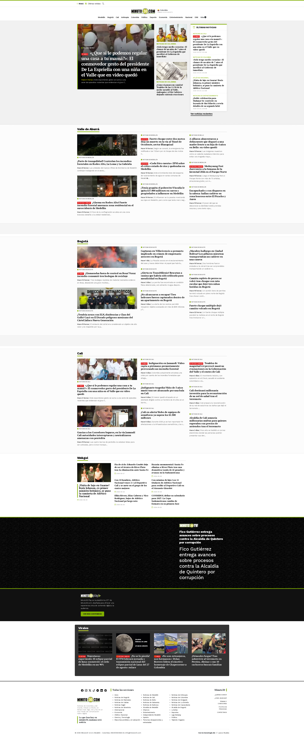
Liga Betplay (176, 715)
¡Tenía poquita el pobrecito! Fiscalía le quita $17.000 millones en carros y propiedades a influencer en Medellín (163, 190)
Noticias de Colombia (166, 44)
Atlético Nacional (201, 78)
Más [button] (202, 17)
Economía (163, 17)
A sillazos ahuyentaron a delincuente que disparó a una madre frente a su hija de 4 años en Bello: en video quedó (207, 143)
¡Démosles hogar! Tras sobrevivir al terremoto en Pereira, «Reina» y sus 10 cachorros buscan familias (207, 660)
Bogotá (110, 17)
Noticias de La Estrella (180, 702)
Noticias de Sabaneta (151, 702)
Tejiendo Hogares (178, 720)
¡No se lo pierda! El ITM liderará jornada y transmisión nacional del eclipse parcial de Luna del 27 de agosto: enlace (133, 661)
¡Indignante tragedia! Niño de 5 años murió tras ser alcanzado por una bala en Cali (162, 390)
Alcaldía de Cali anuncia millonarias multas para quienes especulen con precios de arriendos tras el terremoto (207, 422)
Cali (117, 17)
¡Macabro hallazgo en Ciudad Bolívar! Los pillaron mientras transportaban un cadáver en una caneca (206, 255)
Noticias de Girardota (122, 707)
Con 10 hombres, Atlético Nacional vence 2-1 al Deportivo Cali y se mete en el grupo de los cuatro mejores (130, 484)
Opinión (146, 717)
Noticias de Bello (197, 135)
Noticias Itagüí (119, 705)
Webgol (82, 458)
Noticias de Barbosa (150, 705)
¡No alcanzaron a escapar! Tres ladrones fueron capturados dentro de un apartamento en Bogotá (163, 297)
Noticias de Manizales (122, 700)
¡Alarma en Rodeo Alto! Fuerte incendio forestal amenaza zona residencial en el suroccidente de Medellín (105, 205)
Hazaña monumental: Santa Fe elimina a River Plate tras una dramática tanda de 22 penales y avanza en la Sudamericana (168, 468)
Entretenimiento (176, 17)
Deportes (174, 712)
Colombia (135, 17)
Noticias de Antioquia (179, 695)
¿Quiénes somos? (221, 695)
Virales (83, 628)
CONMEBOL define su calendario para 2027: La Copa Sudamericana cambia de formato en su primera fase (168, 499)
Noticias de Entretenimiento (205, 96)
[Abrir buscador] (103, 3)
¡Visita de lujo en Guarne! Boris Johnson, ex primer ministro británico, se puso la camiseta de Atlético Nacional (208, 84)
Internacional (119, 710)
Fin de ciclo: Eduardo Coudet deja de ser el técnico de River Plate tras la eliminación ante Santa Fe (131, 467)
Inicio (116, 695)
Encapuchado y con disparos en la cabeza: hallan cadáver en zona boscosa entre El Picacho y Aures (207, 195)
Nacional (188, 17)
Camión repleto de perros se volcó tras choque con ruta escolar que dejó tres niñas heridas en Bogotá (205, 282)
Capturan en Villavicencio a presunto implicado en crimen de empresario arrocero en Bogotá (162, 253)
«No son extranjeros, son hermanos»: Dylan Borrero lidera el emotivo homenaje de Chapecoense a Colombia (170, 661)
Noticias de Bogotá (198, 247)
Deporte (153, 17)
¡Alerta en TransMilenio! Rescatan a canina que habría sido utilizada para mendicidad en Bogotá (162, 275)
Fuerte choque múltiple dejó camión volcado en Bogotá (205, 307)
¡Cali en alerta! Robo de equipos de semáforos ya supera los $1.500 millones (160, 414)
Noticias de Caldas (121, 702)
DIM (196, 17)
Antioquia (125, 17)
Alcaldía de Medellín (150, 707)
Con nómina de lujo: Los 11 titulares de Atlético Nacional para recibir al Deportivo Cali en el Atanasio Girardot (168, 484)
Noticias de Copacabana (180, 705)
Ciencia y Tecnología (122, 717)
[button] (79, 3)
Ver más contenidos (92, 614)
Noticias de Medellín (198, 162)
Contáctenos (222, 712)
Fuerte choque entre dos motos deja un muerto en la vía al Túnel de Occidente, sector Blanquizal (163, 141)
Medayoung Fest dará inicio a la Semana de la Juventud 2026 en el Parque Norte (208, 168)
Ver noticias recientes (201, 114)
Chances (146, 710)
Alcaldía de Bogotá (178, 707)
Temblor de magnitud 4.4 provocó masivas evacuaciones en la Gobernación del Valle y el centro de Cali (207, 367)
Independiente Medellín (152, 715)
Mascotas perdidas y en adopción (127, 720)
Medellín (101, 17)
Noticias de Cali (88, 48)
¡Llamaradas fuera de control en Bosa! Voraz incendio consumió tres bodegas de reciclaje (106, 275)
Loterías (174, 710)
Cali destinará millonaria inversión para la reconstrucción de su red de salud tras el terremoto (208, 394)
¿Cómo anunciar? (220, 698)
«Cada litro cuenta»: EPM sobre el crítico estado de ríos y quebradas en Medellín (163, 166)
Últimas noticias (93, 4)
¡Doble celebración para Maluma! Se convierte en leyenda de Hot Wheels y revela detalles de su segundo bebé (208, 102)
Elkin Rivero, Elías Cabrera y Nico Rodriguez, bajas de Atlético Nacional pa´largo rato (131, 498)
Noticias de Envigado (179, 700)
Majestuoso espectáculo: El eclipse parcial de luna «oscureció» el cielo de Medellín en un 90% (95, 660)
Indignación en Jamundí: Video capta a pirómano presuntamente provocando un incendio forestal (163, 365)
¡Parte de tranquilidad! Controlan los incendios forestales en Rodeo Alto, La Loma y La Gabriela (104, 163)
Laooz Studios (223, 733)
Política (144, 17)
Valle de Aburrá (88, 129)
